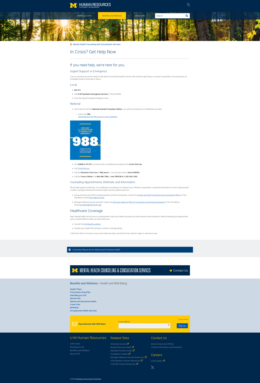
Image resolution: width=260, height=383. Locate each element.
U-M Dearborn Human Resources (125, 360)
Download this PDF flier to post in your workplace (97, 116)
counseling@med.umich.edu (90, 205)
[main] (130, 139)
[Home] (90, 5)
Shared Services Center (120, 347)
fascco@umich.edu (96, 197)
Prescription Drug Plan (80, 292)
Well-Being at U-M (78, 295)
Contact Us (180, 270)
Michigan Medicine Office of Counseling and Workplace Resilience (139, 202)
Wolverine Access (118, 344)
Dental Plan (75, 298)
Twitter (188, 5)
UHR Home (75, 343)
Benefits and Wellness (112, 15)
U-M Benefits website (92, 224)
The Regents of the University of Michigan (88, 379)
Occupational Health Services (83, 310)
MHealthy (74, 307)
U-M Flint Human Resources (122, 364)
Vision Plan (75, 304)
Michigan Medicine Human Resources (127, 357)
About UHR (140, 15)
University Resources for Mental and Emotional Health (96, 249)
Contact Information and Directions (166, 347)
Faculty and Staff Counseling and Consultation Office (158, 195)
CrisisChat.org (83, 168)
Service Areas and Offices (162, 344)
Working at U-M (84, 15)
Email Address (144, 321)
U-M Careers (156, 360)
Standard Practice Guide (121, 350)
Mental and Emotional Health (83, 301)
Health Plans (76, 289)
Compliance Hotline (119, 354)
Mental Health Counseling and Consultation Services (96, 44)
